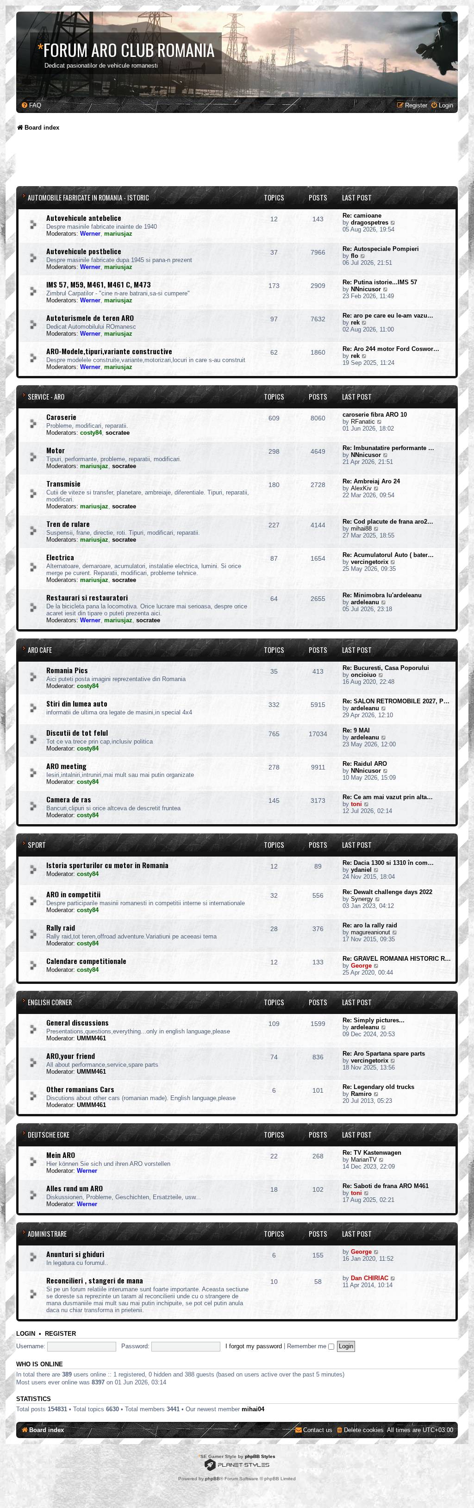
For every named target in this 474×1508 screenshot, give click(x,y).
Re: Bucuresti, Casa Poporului (386, 667)
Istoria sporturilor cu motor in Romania (107, 864)
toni (356, 804)
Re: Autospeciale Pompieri (381, 248)
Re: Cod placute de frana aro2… (388, 521)
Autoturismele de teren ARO (90, 317)
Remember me (307, 1346)
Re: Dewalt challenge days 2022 (387, 892)
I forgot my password (253, 1346)
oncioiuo (363, 674)
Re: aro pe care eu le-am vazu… (388, 315)
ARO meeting (66, 765)
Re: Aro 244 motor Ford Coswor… (391, 348)
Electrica (60, 557)
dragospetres (369, 222)
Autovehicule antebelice (83, 217)
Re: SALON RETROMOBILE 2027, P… (396, 701)
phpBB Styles (260, 1456)
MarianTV (364, 1159)
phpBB (212, 1478)
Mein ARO (60, 1154)
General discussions (77, 1022)
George (361, 965)
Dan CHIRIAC (369, 1278)
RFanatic (363, 421)
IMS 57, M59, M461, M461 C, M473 (98, 284)
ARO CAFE (40, 650)
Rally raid (60, 927)
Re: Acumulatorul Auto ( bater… (388, 554)
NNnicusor (366, 289)
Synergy (362, 898)
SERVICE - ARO (46, 396)
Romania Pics (67, 670)
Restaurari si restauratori (87, 597)
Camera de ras (68, 799)
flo (354, 255)
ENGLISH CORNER (50, 1002)
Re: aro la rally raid (370, 925)
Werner (90, 233)
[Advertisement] (184, 162)
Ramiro (361, 1093)
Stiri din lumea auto (76, 703)
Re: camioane (362, 215)
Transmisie (63, 483)
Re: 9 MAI (356, 730)
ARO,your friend (70, 1055)
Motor (55, 450)
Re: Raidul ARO (365, 763)
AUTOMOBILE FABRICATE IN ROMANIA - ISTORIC (88, 197)
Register (60, 1334)
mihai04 (253, 1409)
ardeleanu (365, 602)
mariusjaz (118, 233)
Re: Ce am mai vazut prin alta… (388, 797)
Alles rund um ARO (74, 1188)
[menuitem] (31, 105)
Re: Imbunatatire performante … (388, 447)
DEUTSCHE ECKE (48, 1134)
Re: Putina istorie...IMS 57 (380, 282)
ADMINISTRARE (47, 1234)
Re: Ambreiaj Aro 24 (371, 481)
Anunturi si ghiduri (75, 1253)
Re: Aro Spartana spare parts (384, 1053)
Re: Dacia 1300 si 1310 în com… (388, 862)
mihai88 (361, 528)
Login (25, 1334)
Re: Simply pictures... (374, 1020)
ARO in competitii (73, 894)
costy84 (91, 432)
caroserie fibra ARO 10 (375, 414)
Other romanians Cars (80, 1089)
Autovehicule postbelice (83, 251)
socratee (118, 432)
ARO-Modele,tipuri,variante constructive (109, 351)
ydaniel (361, 869)
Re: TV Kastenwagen (372, 1152)
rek (355, 322)
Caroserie (61, 416)
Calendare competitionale (86, 960)
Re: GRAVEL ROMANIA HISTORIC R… (397, 958)
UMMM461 (91, 1038)
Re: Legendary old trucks (378, 1086)
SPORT (37, 845)
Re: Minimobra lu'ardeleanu (382, 595)
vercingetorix (369, 561)
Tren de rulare (68, 523)
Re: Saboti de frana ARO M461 (386, 1186)
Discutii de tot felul (77, 732)
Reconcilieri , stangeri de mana (94, 1280)
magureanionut (370, 932)
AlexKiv (361, 488)
